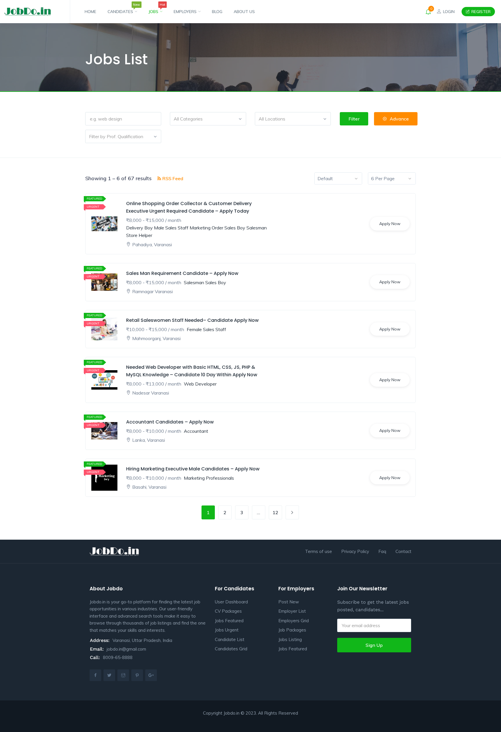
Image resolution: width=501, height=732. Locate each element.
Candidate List (229, 639)
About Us (244, 11)
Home (90, 11)
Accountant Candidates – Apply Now (170, 421)
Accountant (196, 431)
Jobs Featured (229, 620)
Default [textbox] (325, 178)
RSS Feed (172, 178)
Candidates (122, 9)
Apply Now (389, 223)
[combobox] (208, 118)
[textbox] (208, 118)
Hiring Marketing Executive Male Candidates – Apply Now (192, 469)
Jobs (155, 9)
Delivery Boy (139, 228)
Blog (217, 11)
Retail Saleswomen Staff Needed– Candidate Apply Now (192, 320)
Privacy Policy (355, 551)
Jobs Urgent (227, 630)
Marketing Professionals (209, 478)
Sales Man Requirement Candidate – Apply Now (182, 273)
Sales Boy (234, 228)
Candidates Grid (231, 648)
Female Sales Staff (206, 329)
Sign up (374, 645)
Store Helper (139, 235)
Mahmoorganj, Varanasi (156, 338)
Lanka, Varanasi (148, 440)
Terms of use (318, 551)
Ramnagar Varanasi (152, 291)
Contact (403, 551)
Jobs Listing (290, 639)
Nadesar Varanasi (150, 393)
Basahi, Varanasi (149, 487)
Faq (382, 551)
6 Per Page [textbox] (383, 178)
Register (480, 11)
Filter (354, 119)
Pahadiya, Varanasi (152, 244)
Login (448, 11)
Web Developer (200, 384)
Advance (399, 119)
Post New (288, 602)
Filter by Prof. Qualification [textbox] (116, 136)
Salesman (256, 228)
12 (275, 512)
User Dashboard (231, 602)
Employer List (292, 611)
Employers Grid (293, 620)
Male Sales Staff (171, 228)
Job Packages (292, 630)
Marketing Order (206, 228)
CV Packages (228, 611)
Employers (186, 11)
